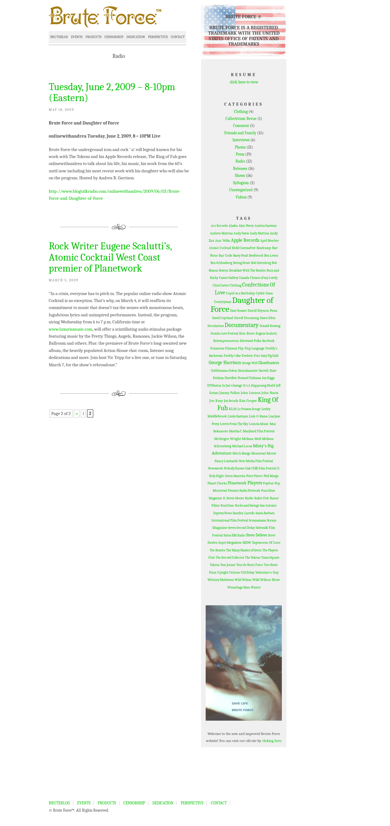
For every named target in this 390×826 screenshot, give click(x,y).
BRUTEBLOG (59, 37)
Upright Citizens (228, 573)
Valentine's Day (267, 572)
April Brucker (269, 241)
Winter (256, 587)
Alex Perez (246, 225)
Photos (240, 147)
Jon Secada (231, 401)
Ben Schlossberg (221, 263)
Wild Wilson (243, 580)
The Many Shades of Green (243, 550)
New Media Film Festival (256, 461)
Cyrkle (260, 293)
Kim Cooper (248, 401)
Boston (223, 270)
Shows (240, 175)
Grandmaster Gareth (253, 370)
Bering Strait (241, 263)
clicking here (271, 741)
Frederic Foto (251, 356)
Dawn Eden (267, 318)
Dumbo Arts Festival (224, 334)
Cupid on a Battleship (240, 293)
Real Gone (227, 506)
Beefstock (256, 255)
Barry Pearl (240, 256)
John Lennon (251, 393)
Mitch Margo (241, 453)
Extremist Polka (250, 341)
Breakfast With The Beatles (247, 270)
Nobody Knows (234, 468)
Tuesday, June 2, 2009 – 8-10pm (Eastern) (112, 92)
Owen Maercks (235, 476)
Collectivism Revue (241, 118)
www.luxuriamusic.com (70, 329)
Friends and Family (240, 133)
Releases (240, 168)
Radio (240, 161)
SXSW (247, 542)
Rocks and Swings (247, 506)
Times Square (270, 558)
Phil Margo (271, 476)
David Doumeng (246, 318)
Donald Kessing (270, 326)
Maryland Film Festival (259, 431)
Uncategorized (241, 190)
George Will (249, 363)
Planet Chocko (217, 483)
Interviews (241, 140)
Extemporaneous (226, 341)
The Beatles (217, 550)
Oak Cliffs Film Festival (260, 468)
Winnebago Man (238, 587)
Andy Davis (241, 233)
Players (254, 483)
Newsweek (215, 468)
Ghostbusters (268, 362)
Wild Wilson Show (266, 580)
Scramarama (257, 520)
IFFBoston (214, 386)
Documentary (242, 325)
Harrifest (231, 378)
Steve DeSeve (256, 535)
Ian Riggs (268, 378)
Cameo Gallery (228, 278)
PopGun (268, 483)
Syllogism (241, 183)
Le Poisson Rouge (249, 409)
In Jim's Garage (232, 386)
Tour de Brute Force (249, 565)
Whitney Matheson (220, 580)
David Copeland (222, 318)
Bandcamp (264, 248)
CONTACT (178, 37)
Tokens (214, 565)
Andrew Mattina (221, 233)
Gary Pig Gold (269, 356)
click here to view (244, 82)
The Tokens (252, 558)
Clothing (241, 111)
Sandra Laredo (244, 513)
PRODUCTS (93, 37)
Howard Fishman (249, 378)
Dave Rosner (238, 311)
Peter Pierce (254, 476)
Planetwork (237, 483)
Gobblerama (219, 371)
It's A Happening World (259, 386)
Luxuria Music (259, 424)
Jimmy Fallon (229, 393)
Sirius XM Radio (234, 535)
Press (240, 154)
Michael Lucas (242, 446)
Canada (244, 278)
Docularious (215, 326)
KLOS (232, 409)
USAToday (247, 573)
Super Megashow (230, 543)
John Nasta (269, 393)
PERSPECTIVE (158, 37)
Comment (241, 125)
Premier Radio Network (244, 491)
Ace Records (219, 226)
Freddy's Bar (232, 356)
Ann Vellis (222, 240)
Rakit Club (261, 498)
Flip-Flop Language (251, 348)
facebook (268, 341)
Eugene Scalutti (266, 334)
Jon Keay (216, 401)
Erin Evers (247, 333)
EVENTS (77, 37)
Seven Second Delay (241, 528)
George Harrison (225, 362)
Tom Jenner (228, 565)
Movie (271, 453)
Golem (233, 371)
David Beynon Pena (262, 310)
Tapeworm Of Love (266, 542)
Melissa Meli (251, 439)
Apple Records (245, 240)
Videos (241, 197)
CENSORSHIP (114, 37)
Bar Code (225, 255)
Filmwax (231, 348)
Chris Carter (221, 285)
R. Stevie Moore (233, 498)
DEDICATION (135, 37)
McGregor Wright (227, 439)
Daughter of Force (242, 304)
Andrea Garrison (266, 226)
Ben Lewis (271, 256)
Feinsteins (217, 348)
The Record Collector (230, 558)
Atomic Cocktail (220, 248)
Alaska (233, 226)
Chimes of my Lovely (264, 278)
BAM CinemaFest (244, 248)
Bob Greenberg (261, 263)
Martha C (235, 431)
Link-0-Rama (258, 416)
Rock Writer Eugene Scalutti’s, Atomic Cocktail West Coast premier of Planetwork (110, 257)
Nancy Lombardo (226, 461)
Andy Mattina (259, 233)
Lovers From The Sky (234, 424)
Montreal (258, 453)
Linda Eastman (238, 416)
